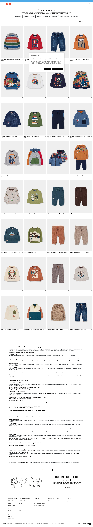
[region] (46, 62)
